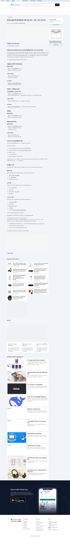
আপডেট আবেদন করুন (56, 24)
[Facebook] (11, 521)
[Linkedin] (14, 521)
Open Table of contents (13, 45)
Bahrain (24, 524)
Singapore (25, 522)
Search (2, 0)
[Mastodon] (19, 521)
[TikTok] (17, 521)
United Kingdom (26, 529)
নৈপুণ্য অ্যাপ (50, 521)
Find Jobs (38, 521)
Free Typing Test (39, 522)
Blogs (18, 0)
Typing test (33, 0)
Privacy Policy (39, 527)
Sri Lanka (25, 525)
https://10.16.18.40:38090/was (14, 106)
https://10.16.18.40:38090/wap (14, 83)
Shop (13, 0)
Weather (39, 0)
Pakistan (25, 527)
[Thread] (20, 521)
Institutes (25, 0)
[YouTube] (16, 521)
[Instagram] (13, 521)
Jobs (8, 0)
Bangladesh (25, 521)
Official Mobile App (40, 529)
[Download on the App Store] (17, 500)
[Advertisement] (35, 11)
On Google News (39, 530)
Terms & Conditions (40, 525)
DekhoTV (38, 524)
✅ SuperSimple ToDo (53, 529)
